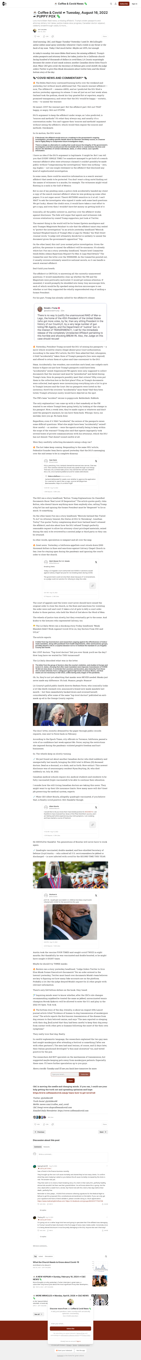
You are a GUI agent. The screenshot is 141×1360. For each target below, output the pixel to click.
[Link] (30, 78)
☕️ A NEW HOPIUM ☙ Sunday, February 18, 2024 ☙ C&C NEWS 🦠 (59, 1278)
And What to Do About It (41, 1265)
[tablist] (42, 1147)
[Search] (111, 4)
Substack (60, 1356)
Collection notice (84, 1345)
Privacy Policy (86, 1335)
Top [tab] (35, 1256)
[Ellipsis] (107, 1166)
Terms (75, 1345)
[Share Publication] (116, 4)
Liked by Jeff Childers (45, 1168)
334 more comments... (40, 1246)
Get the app (80, 1350)
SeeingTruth (41, 1166)
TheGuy (40, 1217)
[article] (70, 1266)
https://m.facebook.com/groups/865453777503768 (84, 1201)
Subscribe (124, 4)
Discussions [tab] (49, 1256)
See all (37, 1314)
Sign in (134, 4)
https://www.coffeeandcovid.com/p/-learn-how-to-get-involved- (64, 1092)
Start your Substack (65, 1350)
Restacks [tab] (47, 1147)
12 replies (43, 1237)
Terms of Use (80, 1333)
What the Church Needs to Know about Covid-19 (56, 1262)
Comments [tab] (37, 1147)
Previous (40, 1132)
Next (102, 1132)
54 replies (43, 1210)
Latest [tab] (41, 1256)
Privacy (69, 1345)
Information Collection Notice (70, 1335)
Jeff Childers (42, 29)
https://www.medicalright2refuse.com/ (51, 1201)
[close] (90, 1299)
